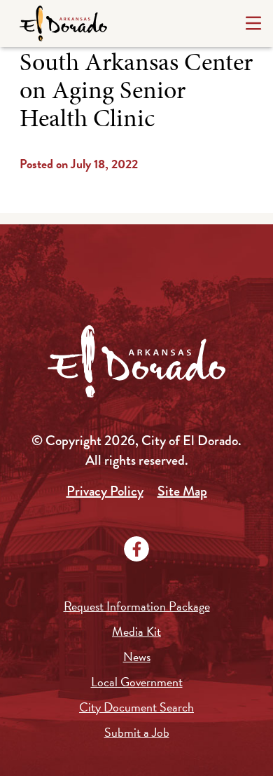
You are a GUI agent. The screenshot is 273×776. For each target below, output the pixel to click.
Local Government (137, 681)
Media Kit (136, 631)
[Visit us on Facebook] (136, 549)
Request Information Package (137, 606)
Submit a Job (136, 732)
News (136, 656)
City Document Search (136, 706)
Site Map (182, 491)
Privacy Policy (105, 491)
